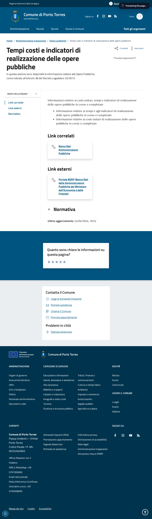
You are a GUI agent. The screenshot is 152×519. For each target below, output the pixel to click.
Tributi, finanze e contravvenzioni (86, 378)
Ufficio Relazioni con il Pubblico (20, 460)
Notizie (115, 375)
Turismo (47, 404)
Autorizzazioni (85, 399)
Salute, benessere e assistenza (58, 380)
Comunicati (118, 385)
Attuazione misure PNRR (90, 454)
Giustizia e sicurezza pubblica (58, 408)
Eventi (115, 407)
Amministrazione (19, 366)
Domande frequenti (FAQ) (56, 435)
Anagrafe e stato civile (54, 399)
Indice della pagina (17, 93)
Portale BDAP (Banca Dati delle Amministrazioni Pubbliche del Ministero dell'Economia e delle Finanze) (73, 187)
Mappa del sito (16, 508)
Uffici (11, 385)
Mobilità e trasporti (53, 389)
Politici (12, 394)
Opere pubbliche (57, 41)
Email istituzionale (18, 477)
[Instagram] (102, 16)
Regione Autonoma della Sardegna (24, 3)
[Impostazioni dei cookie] (5, 514)
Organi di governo (18, 375)
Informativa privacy (87, 435)
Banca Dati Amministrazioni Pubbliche (68, 150)
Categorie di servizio (55, 366)
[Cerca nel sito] (139, 16)
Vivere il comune (122, 393)
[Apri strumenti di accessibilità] (145, 512)
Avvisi (115, 380)
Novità (116, 366)
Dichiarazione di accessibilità (92, 439)
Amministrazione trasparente (31, 41)
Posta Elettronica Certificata (23, 481)
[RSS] (114, 16)
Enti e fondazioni (17, 389)
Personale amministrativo (22, 399)
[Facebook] (96, 16)
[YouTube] (108, 16)
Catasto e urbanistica (54, 394)
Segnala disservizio (52, 444)
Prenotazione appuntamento (57, 439)
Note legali (83, 444)
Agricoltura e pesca (87, 408)
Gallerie (116, 411)
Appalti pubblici (85, 404)
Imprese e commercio (88, 394)
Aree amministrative (19, 380)
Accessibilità (45, 508)
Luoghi (115, 402)
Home (9, 41)
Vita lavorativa (50, 385)
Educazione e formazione (55, 375)
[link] (22, 355)
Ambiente (83, 389)
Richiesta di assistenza (54, 449)
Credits (31, 508)
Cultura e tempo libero (89, 385)
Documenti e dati (17, 404)
